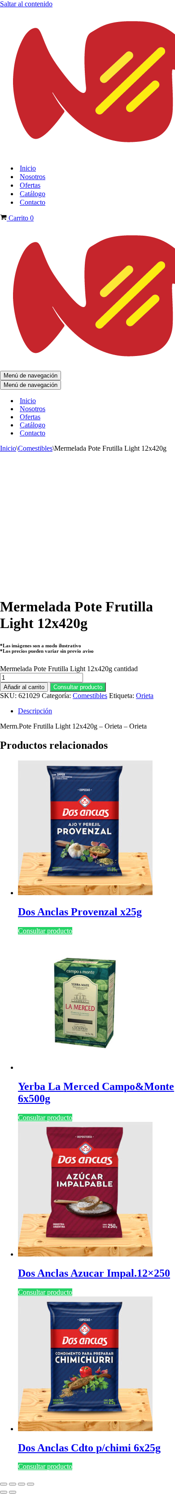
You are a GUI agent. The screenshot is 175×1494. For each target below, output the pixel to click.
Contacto (32, 202)
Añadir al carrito (24, 687)
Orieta (144, 695)
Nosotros (32, 176)
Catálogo (32, 194)
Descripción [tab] (35, 711)
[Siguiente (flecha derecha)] (12, 1492)
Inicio (28, 168)
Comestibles (35, 448)
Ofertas (30, 185)
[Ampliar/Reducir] (3, 1484)
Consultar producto (77, 687)
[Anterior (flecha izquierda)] (3, 1492)
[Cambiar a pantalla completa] (12, 1484)
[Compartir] (21, 1484)
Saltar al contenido (26, 4)
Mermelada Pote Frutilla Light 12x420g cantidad (69, 668)
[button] (78, 686)
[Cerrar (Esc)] (30, 1484)
